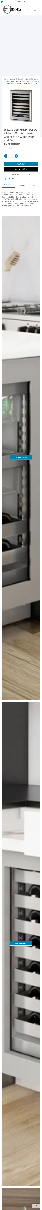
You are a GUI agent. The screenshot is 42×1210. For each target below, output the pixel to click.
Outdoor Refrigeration (30, 79)
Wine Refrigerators (21, 943)
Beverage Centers (21, 457)
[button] (31, 10)
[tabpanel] (21, 198)
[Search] (28, 10)
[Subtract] (5, 156)
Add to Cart (21, 164)
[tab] (8, 185)
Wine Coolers (9, 81)
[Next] (38, 185)
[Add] (16, 156)
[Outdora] (13, 10)
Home (6, 79)
